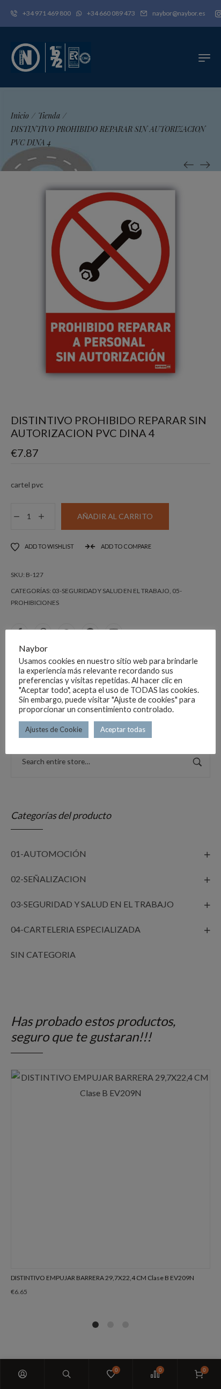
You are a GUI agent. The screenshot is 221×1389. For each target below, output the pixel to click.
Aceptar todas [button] (122, 729)
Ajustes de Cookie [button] (53, 729)
